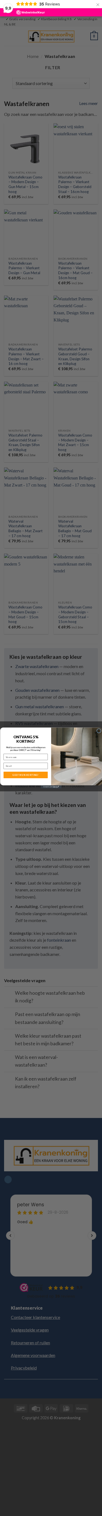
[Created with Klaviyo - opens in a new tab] (51, 787)
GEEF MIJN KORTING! (26, 775)
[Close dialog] (99, 731)
